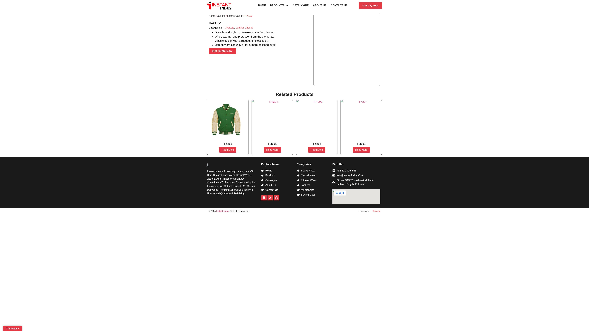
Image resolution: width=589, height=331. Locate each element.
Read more (228, 149)
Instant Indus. (222, 211)
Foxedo (376, 211)
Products (277, 5)
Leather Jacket (235, 16)
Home (262, 5)
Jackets (221, 16)
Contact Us (339, 5)
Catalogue (301, 5)
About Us (319, 5)
